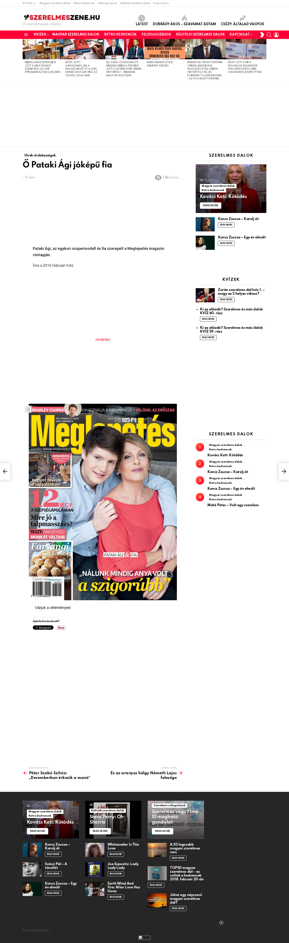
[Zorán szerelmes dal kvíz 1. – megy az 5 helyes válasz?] (205, 295)
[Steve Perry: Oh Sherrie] (113, 820)
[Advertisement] (144, 115)
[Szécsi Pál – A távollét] (32, 869)
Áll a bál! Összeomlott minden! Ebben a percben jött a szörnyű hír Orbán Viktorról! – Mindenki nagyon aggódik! (123, 69)
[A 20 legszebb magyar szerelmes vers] (157, 850)
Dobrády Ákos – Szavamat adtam (184, 24)
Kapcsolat (159, 3)
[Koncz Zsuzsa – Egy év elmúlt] (205, 243)
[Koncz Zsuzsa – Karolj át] (205, 224)
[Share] (103, 502)
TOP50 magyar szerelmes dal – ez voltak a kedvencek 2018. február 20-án (187, 873)
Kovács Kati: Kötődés (225, 455)
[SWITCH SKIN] (261, 34)
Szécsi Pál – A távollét (56, 866)
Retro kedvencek (84, 3)
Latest (142, 24)
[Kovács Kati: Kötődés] (231, 188)
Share (28, 409)
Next (264, 61)
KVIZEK (28, 3)
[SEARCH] (269, 34)
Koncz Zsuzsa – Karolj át (238, 219)
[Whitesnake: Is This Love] (94, 850)
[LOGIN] (276, 34)
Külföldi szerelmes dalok (135, 3)
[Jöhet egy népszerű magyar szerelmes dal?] (157, 900)
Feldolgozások (107, 3)
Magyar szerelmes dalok (54, 3)
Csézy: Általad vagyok (242, 24)
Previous (25, 61)
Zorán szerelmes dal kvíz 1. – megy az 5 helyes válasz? (241, 292)
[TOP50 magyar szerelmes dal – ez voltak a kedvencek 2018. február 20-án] (157, 873)
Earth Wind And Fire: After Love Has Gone (123, 887)
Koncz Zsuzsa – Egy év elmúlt (242, 237)
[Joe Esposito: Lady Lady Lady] (94, 869)
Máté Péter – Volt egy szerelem (233, 505)
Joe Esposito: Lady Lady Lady (123, 866)
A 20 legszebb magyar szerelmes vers (185, 848)
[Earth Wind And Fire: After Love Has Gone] (94, 889)
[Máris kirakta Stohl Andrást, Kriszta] (164, 49)
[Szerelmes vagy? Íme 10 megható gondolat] (176, 820)
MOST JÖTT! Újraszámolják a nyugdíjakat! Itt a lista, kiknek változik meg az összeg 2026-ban (81, 69)
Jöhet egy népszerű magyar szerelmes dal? (186, 898)
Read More (226, 225)
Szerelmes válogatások (169, 805)
